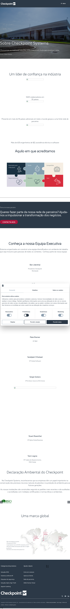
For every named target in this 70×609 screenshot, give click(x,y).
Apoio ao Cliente (28, 584)
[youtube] (65, 605)
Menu (64, 3)
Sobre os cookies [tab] (58, 290)
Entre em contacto (29, 581)
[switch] (26, 315)
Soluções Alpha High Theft (8, 592)
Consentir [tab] (12, 290)
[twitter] (62, 605)
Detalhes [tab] (35, 290)
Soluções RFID (5, 581)
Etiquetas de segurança (7, 588)
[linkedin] (68, 605)
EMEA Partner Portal (29, 592)
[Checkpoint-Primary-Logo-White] (8, 3)
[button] (1, 506)
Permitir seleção (35, 322)
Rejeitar (12, 322)
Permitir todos (57, 322)
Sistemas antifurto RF (7, 584)
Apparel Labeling (6, 595)
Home (1, 54)
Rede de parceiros (29, 588)
